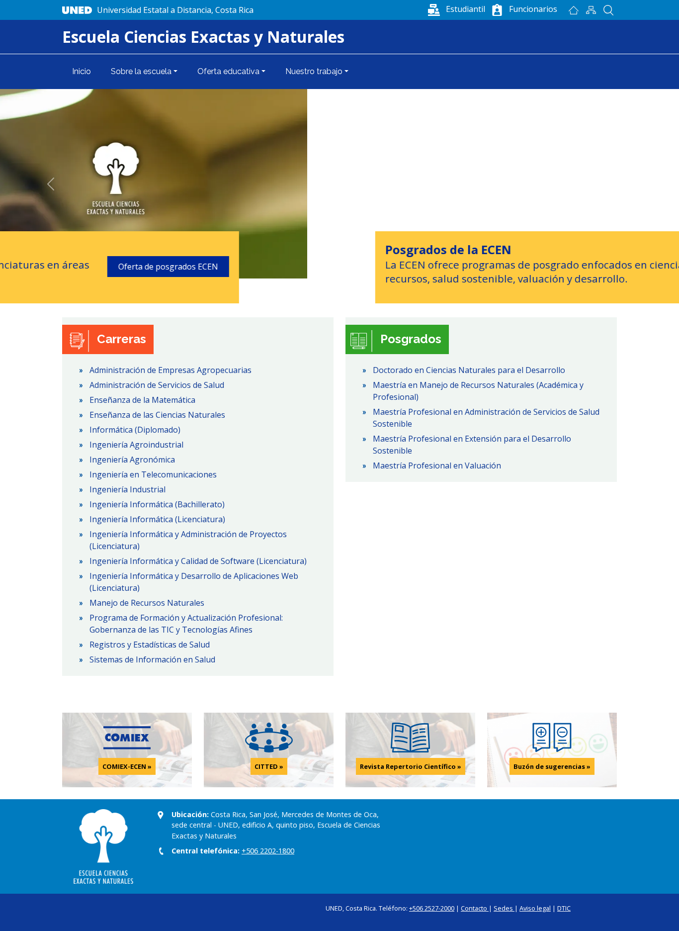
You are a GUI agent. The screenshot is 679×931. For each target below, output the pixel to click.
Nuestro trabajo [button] (313, 71)
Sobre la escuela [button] (141, 71)
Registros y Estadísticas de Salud (149, 644)
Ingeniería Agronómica (132, 459)
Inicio (573, 9)
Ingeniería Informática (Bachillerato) (157, 504)
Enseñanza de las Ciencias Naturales (157, 414)
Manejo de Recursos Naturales (146, 602)
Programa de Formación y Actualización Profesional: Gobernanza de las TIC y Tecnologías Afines (186, 623)
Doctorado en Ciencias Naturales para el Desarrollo (469, 370)
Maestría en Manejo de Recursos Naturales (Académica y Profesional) (478, 390)
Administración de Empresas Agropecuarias (170, 370)
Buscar (608, 9)
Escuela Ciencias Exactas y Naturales (203, 36)
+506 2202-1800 (268, 850)
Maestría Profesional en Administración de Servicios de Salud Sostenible (486, 417)
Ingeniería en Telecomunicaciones (153, 474)
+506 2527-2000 (431, 908)
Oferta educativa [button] (228, 71)
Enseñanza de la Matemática (142, 399)
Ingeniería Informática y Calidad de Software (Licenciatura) (198, 561)
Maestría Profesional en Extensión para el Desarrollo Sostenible (472, 444)
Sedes (504, 908)
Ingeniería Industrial (127, 489)
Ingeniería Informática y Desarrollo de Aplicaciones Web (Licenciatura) (193, 581)
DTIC (564, 908)
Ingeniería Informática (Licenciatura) (157, 519)
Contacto (475, 908)
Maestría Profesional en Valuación (437, 465)
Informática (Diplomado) (134, 429)
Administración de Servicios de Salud (156, 384)
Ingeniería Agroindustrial (136, 444)
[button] (455, 8)
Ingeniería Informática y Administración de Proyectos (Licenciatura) (188, 540)
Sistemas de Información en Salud (152, 659)
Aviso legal (535, 908)
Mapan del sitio (590, 9)
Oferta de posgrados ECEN (540, 266)
